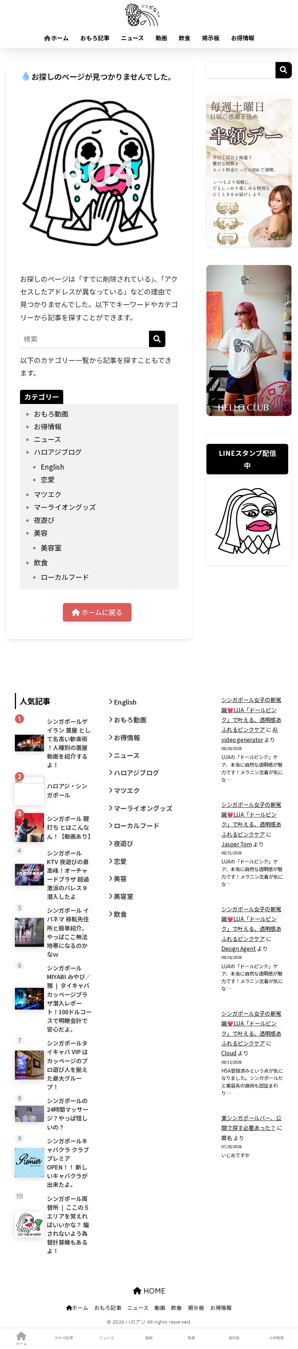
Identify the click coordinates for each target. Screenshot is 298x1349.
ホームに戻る (101, 612)
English (52, 467)
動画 (161, 37)
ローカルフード (65, 577)
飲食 (184, 37)
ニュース (132, 37)
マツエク (47, 494)
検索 (283, 70)
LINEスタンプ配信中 (247, 459)
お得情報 (242, 37)
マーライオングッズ (65, 507)
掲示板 (211, 37)
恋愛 (48, 479)
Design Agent (238, 948)
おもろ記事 (94, 37)
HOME (153, 1290)
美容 (41, 533)
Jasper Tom (236, 844)
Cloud (229, 1053)
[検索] (157, 339)
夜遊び (44, 520)
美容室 (51, 548)
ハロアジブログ (58, 452)
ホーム (60, 37)
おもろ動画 (51, 414)
